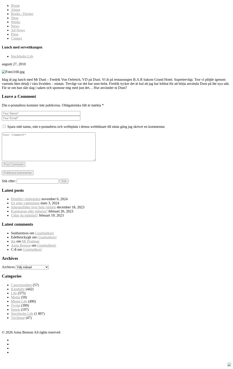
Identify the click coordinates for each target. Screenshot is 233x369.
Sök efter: (9, 181)
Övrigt (15, 305)
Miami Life (19, 301)
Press (14, 34)
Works (15, 22)
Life (14, 293)
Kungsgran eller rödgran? (29, 211)
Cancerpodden (21, 285)
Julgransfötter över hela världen (33, 207)
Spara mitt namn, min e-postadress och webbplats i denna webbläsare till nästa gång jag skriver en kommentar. (86, 127)
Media (15, 297)
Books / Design (22, 14)
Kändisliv (18, 289)
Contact (16, 38)
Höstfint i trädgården (26, 199)
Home (15, 6)
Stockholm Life (22, 56)
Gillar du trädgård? (24, 215)
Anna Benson (21, 245)
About (15, 10)
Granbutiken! (44, 233)
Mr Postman (30, 241)
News (15, 26)
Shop (14, 18)
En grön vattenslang (25, 203)
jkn (13, 241)
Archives (8, 267)
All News (18, 30)
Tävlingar (18, 318)
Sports (15, 309)
